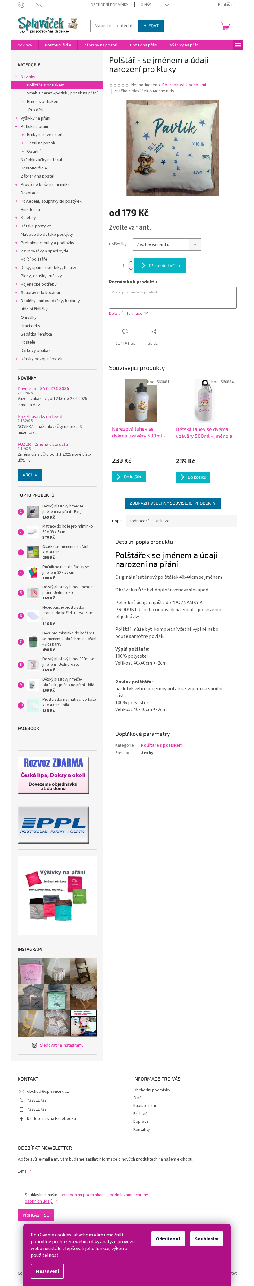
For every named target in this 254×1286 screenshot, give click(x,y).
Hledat (151, 25)
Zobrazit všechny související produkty (173, 503)
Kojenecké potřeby (39, 284)
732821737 (36, 1100)
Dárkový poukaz (35, 351)
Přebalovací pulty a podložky (47, 243)
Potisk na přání (34, 127)
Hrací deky (30, 326)
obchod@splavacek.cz (48, 1091)
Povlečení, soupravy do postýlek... (53, 201)
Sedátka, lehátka (36, 334)
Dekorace (30, 193)
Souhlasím (207, 1239)
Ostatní (34, 151)
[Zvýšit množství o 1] (131, 262)
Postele (28, 342)
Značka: (144, 91)
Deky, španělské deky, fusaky (48, 268)
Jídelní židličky (34, 309)
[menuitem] (24, 45)
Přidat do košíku (164, 265)
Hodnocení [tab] (139, 521)
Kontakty (141, 1129)
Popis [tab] (117, 521)
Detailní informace (125, 313)
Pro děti (35, 110)
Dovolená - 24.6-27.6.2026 (43, 388)
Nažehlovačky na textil (41, 160)
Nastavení (47, 1271)
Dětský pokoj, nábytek (42, 359)
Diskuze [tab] (162, 521)
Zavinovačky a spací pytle (44, 251)
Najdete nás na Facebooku (51, 1119)
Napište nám (144, 1106)
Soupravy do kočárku (40, 293)
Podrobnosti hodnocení (184, 85)
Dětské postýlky (36, 226)
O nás (146, 5)
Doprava (141, 1121)
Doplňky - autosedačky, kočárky (50, 301)
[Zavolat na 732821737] (27, 4)
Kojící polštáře (34, 259)
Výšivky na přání (35, 118)
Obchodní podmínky (109, 5)
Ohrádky (29, 317)
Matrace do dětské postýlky (47, 234)
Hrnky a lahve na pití (45, 135)
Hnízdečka (30, 210)
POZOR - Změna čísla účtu (43, 444)
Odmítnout (168, 1239)
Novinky (28, 77)
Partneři (140, 1114)
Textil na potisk (41, 143)
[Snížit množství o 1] (131, 269)
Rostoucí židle (34, 168)
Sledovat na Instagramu (62, 1045)
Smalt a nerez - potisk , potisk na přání (62, 93)
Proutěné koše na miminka (45, 185)
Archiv (30, 474)
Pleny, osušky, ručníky (41, 276)
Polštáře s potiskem (45, 85)
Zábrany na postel (37, 176)
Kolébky (28, 218)
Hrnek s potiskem (43, 102)
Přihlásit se (36, 1215)
